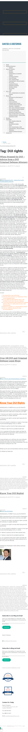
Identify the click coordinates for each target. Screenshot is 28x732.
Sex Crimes (11, 88)
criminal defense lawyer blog (20, 479)
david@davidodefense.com (12, 716)
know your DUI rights (11, 488)
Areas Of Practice (10, 69)
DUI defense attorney (5, 353)
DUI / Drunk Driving (14, 79)
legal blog (19, 488)
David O (11, 67)
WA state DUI (18, 606)
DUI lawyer (10, 354)
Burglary (11, 72)
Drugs (10, 125)
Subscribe (6, 627)
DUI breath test (17, 351)
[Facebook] (15, 12)
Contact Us (9, 133)
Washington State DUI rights (11, 610)
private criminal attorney (20, 598)
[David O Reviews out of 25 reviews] (8, 681)
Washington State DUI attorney (8, 609)
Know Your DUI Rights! (12, 493)
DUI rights (15, 354)
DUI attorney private (10, 592)
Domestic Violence (13, 76)
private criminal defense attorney (8, 599)
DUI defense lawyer (17, 353)
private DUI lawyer (8, 603)
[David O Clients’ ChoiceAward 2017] (8, 695)
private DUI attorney (13, 600)
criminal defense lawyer (15, 347)
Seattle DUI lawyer (9, 606)
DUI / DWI (8, 91)
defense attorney (16, 481)
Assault (11, 70)
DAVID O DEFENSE (11, 43)
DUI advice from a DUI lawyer (18, 350)
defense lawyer (9, 348)
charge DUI (12, 586)
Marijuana (11, 130)
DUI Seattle (8, 596)
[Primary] (14, 57)
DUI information (24, 485)
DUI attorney (9, 351)
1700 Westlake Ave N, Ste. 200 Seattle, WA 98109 (9, 707)
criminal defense (15, 345)
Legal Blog (8, 119)
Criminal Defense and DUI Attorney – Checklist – (15, 105)
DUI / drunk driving (17, 591)
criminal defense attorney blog (17, 478)
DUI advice (18, 348)
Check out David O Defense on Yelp (11, 667)
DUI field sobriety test (13, 485)
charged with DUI (20, 586)
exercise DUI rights (8, 598)
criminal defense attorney (6, 588)
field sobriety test (23, 354)
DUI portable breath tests (19, 595)
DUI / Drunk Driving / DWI (15, 127)
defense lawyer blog (21, 482)
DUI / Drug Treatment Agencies (17, 107)
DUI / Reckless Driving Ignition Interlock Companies (16, 109)
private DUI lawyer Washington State (9, 605)
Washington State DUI (20, 607)
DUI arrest (2, 351)
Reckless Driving (13, 87)
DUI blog (5, 485)
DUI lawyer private (21, 593)
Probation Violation (14, 85)
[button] (0, 728)
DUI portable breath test (21, 486)
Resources (8, 95)
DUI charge (24, 351)
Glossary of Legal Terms (15, 112)
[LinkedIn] (15, 34)
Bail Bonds (11, 100)
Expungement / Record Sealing (16, 81)
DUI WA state (15, 596)
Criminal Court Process (14, 103)
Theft (10, 90)
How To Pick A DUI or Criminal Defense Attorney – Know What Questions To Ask (17, 115)
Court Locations (13, 101)
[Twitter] (15, 23)
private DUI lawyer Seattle (20, 603)
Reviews (8, 118)
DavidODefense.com (11, 725)
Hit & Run (11, 82)
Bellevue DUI (5, 586)
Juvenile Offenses (13, 84)
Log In (23, 725)
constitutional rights (5, 345)
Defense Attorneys (10, 66)
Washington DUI (10, 607)
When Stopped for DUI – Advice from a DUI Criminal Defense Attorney (14, 159)
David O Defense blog (5, 481)
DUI (14, 348)
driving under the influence (7, 484)
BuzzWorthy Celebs (14, 124)
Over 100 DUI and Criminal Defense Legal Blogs (13, 359)
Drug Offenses (12, 78)
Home (7, 64)
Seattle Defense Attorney (15, 131)
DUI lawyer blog (10, 486)
